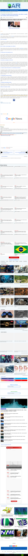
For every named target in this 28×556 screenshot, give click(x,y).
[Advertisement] (14, 456)
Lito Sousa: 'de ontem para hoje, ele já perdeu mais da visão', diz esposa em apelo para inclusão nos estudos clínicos (14, 466)
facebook (8, 378)
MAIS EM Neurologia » (25, 375)
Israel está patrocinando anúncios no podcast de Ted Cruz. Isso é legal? (14, 473)
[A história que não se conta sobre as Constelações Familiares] (2, 414)
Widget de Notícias (18, 551)
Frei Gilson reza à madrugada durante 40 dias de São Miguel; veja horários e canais (13, 416)
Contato (14, 10)
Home (10, 10)
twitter (21, 378)
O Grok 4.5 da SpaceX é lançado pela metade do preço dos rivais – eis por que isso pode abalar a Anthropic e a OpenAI (14, 410)
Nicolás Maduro (21, 48)
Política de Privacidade (9, 551)
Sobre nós (14, 551)
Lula (5, 41)
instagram (8, 380)
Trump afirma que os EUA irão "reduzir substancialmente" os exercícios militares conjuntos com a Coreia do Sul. (15, 426)
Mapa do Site (14, 552)
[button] (27, 1)
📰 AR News (9, 447)
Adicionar (14, 148)
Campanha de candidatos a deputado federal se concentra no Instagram (15, 469)
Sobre (12, 10)
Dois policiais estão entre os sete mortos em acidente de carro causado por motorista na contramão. (15, 491)
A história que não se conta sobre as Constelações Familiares (11, 413)
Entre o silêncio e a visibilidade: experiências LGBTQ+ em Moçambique (15, 476)
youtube (21, 380)
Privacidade (16, 10)
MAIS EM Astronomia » (25, 330)
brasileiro (2, 34)
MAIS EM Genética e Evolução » (24, 285)
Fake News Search (24, 551)
